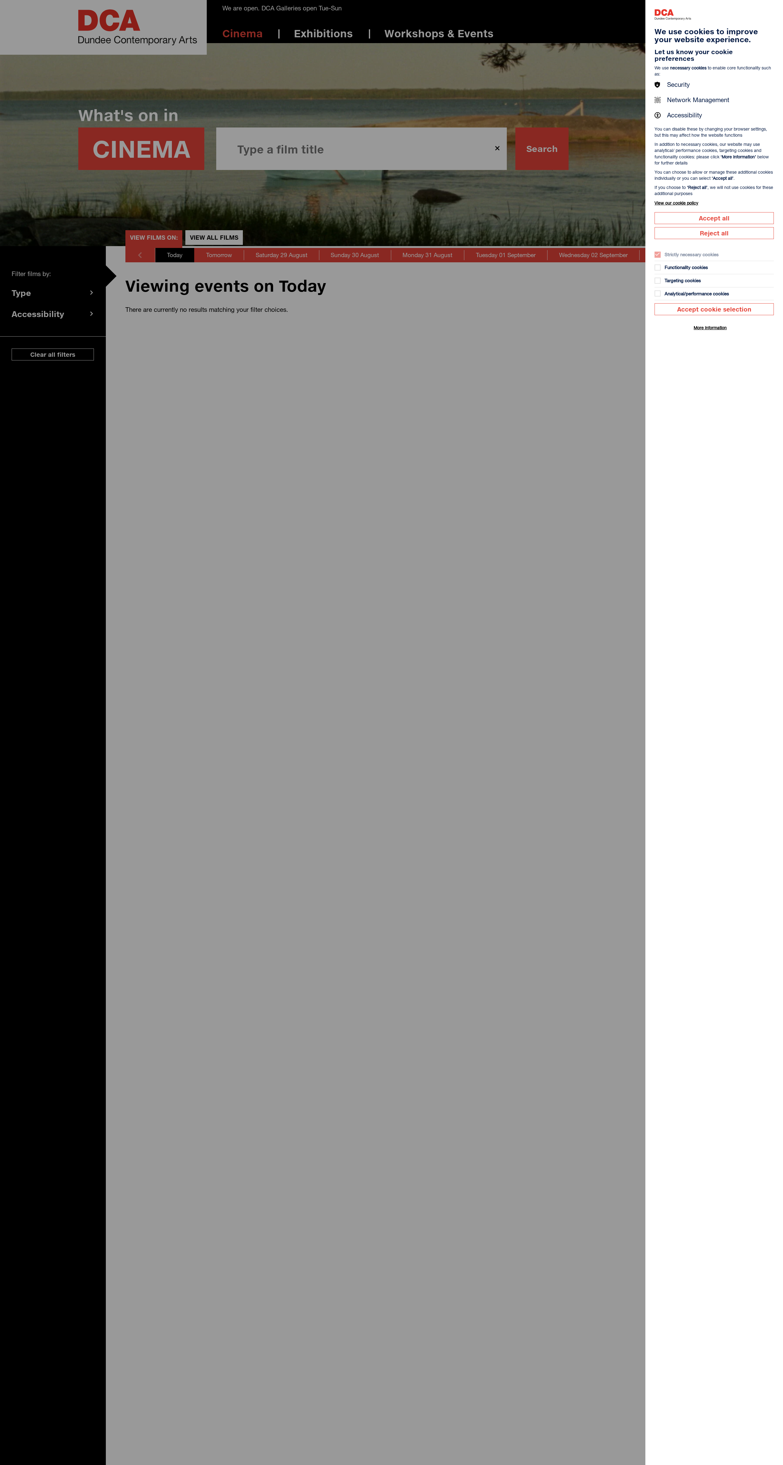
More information (710, 327)
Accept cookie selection (714, 309)
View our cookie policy (676, 202)
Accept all (714, 218)
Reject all (714, 233)
